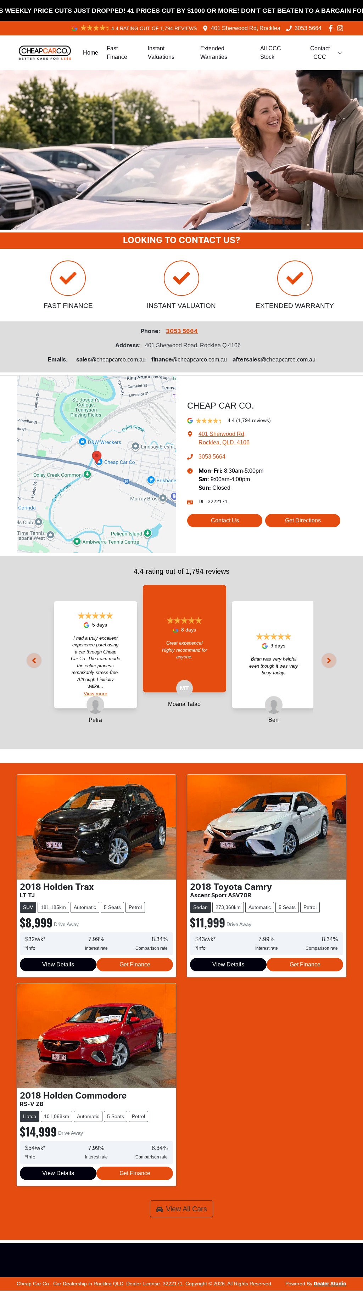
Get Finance (134, 964)
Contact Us (225, 520)
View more (56, 693)
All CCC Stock (270, 52)
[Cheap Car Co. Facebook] (332, 28)
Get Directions (303, 520)
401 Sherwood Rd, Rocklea (245, 28)
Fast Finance (117, 52)
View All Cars (186, 1209)
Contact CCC (320, 52)
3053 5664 (308, 28)
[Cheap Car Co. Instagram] (341, 28)
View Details (58, 964)
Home (90, 53)
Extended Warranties (213, 52)
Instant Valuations (161, 52)
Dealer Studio (330, 1283)
